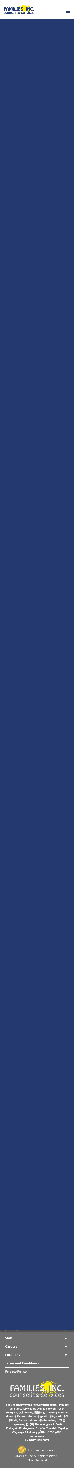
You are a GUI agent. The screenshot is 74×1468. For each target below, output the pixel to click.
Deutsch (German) (28, 1416)
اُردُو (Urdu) (42, 1432)
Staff (8, 1338)
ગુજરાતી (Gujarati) (51, 1416)
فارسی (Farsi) (54, 1424)
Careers (11, 1346)
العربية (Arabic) (24, 1412)
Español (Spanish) (46, 1428)
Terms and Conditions (22, 1363)
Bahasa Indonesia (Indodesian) (37, 1420)
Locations (12, 1354)
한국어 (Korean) (35, 1424)
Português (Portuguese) (20, 1428)
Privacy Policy (16, 1371)
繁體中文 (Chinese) (45, 1412)
